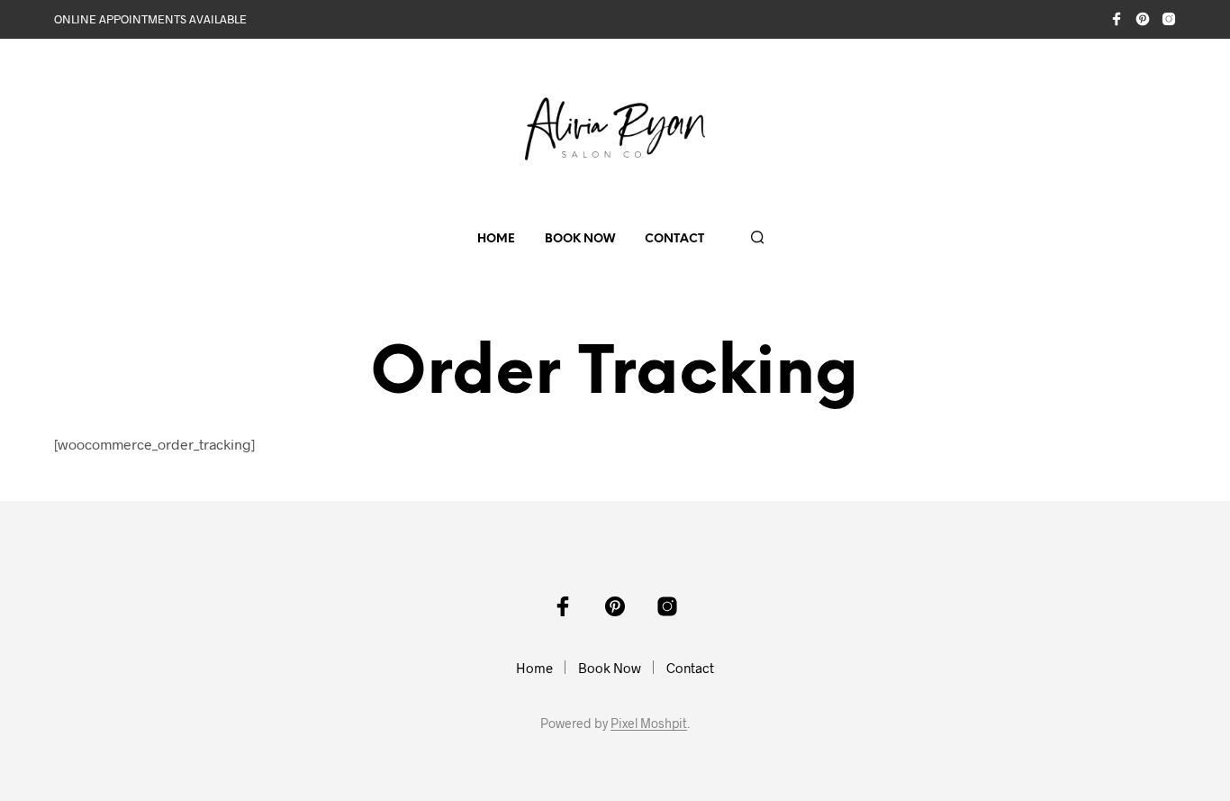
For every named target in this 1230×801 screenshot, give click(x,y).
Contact (674, 239)
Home (496, 239)
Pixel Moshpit (648, 723)
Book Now (580, 239)
